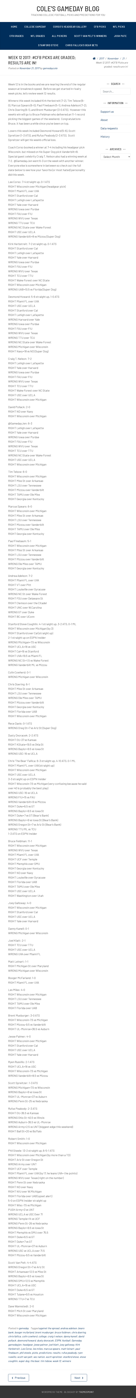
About (104, 119)
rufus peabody (68, 1352)
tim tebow (45, 1360)
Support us (107, 111)
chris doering (78, 1332)
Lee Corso (26, 1348)
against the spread (49, 1328)
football (66, 1340)
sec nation (39, 1356)
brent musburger (44, 1332)
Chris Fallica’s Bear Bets (82, 45)
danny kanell (70, 1336)
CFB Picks (100, 26)
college (42, 1336)
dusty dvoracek (45, 1340)
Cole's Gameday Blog (68, 8)
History (105, 136)
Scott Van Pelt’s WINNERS (90, 35)
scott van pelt (24, 1356)
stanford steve (71, 1356)
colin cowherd (29, 1336)
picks (35, 1352)
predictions (45, 1352)
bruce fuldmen (62, 1332)
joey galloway (67, 1344)
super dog (24, 1360)
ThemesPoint (86, 1392)
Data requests (109, 128)
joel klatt (54, 1344)
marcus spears (52, 1348)
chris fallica (14, 1336)
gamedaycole (50, 68)
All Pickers (59, 35)
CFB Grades (16, 35)
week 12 (57, 1360)
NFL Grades (38, 35)
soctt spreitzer (54, 1356)
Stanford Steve (48, 45)
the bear (34, 1360)
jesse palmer (41, 1344)
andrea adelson (68, 1328)
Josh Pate (120, 35)
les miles (37, 1348)
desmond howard (26, 1340)
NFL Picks (119, 26)
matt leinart (67, 1348)
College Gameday (35, 26)
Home (14, 26)
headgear (28, 1344)
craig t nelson (55, 1336)
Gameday (76, 1340)
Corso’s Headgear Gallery (70, 26)
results (56, 1352)
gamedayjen (14, 1344)
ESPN (58, 1340)
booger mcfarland (24, 1332)
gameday (24, 1328)
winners (66, 1360)
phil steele (25, 1352)
